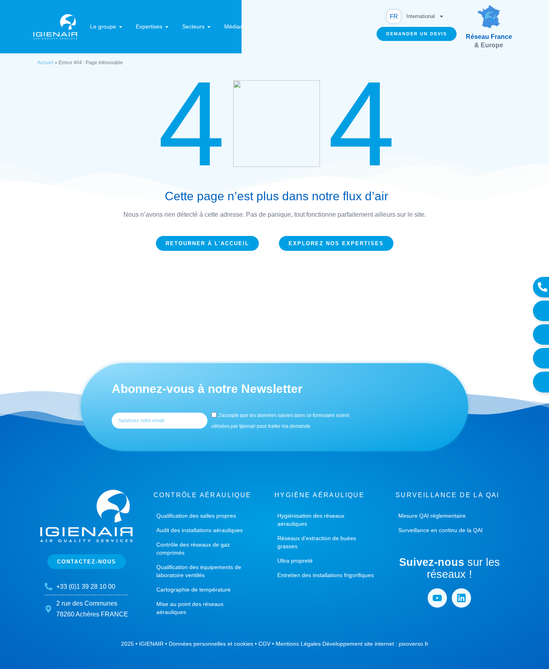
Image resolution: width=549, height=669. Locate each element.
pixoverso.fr (413, 644)
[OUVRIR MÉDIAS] (247, 26)
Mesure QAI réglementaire (432, 515)
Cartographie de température (193, 589)
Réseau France (489, 36)
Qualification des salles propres (196, 515)
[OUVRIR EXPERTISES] (166, 26)
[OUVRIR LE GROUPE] (120, 26)
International (420, 16)
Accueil (45, 62)
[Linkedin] (461, 598)
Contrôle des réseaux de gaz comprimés (193, 548)
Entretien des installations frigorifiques (325, 575)
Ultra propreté (295, 560)
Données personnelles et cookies (211, 644)
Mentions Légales (298, 644)
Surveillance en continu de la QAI (440, 530)
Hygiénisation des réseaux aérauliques (310, 519)
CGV (264, 644)
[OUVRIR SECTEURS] (209, 26)
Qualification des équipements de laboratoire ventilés (198, 571)
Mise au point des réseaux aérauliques (189, 608)
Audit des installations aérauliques (199, 530)
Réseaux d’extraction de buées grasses (316, 542)
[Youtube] (437, 598)
